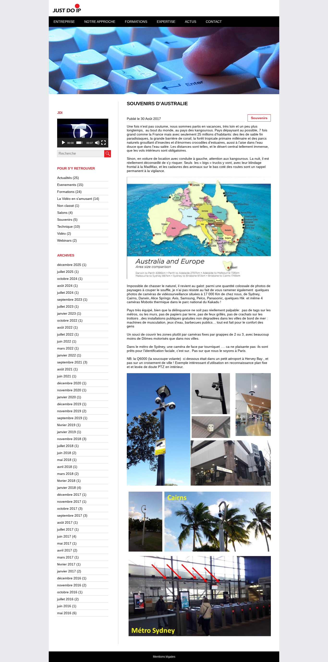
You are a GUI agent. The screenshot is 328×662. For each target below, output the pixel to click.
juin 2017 (64, 536)
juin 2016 (64, 606)
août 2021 (65, 369)
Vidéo (61, 233)
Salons (62, 213)
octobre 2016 (67, 592)
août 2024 (65, 286)
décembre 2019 (69, 404)
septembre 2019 (69, 418)
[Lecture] (63, 142)
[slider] (79, 142)
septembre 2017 (69, 515)
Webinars (64, 240)
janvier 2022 (66, 355)
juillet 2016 (65, 599)
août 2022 (65, 327)
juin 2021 (64, 376)
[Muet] (97, 142)
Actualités (64, 178)
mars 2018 (65, 474)
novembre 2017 (69, 501)
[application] (82, 133)
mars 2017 (65, 557)
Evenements (66, 185)
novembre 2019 (69, 411)
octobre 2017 (67, 508)
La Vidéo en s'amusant (74, 199)
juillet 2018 (65, 446)
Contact (214, 22)
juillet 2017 (65, 529)
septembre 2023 (69, 299)
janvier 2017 (66, 571)
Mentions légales (164, 656)
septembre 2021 (69, 362)
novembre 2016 (69, 585)
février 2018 (66, 481)
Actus (190, 22)
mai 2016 (64, 613)
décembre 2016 (69, 578)
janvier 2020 (66, 397)
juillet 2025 (65, 272)
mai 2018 (64, 460)
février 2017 (66, 564)
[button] (82, 133)
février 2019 (66, 425)
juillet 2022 (65, 334)
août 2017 (65, 522)
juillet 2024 (65, 292)
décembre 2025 (69, 265)
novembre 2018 (69, 439)
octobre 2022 (67, 320)
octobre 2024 (67, 279)
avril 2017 (64, 550)
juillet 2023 (65, 306)
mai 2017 (64, 543)
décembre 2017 (69, 494)
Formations (65, 192)
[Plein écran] (103, 142)
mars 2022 (65, 348)
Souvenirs (64, 219)
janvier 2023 (66, 313)
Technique (65, 226)
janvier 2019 (66, 432)
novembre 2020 (69, 390)
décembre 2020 (69, 383)
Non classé (65, 206)
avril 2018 (64, 467)
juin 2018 (64, 453)
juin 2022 (64, 341)
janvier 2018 (66, 488)
